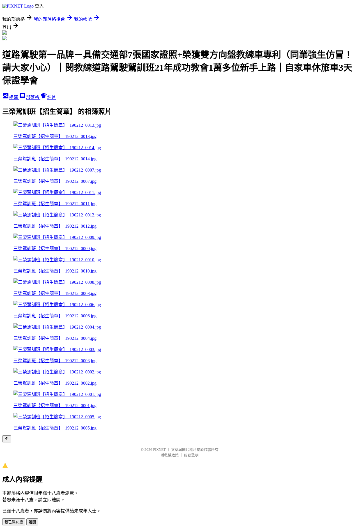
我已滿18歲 (13, 522)
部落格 (33, 97)
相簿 (14, 97)
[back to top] (6, 438)
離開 (32, 522)
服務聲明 (191, 455)
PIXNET (159, 449)
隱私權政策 (169, 455)
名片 (51, 97)
